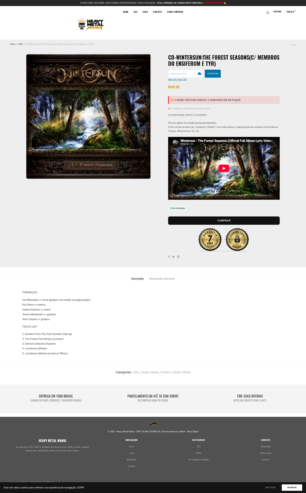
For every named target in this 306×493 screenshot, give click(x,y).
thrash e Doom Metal (175, 372)
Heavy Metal (150, 372)
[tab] (137, 278)
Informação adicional (162, 278)
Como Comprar (175, 11)
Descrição (137, 278)
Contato (157, 11)
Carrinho (266, 459)
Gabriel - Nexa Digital (188, 431)
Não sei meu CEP (177, 79)
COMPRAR (224, 220)
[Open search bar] (267, 12)
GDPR (80, 487)
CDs (136, 11)
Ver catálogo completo (198, 459)
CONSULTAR (213, 73)
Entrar (277, 11)
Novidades (131, 459)
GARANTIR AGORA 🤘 (215, 3)
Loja (132, 453)
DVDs (145, 11)
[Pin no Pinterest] (178, 256)
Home (125, 11)
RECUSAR (270, 487)
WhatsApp (265, 446)
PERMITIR (292, 487)
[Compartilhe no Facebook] (169, 256)
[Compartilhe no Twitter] (173, 256)
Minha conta (265, 453)
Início (12, 44)
